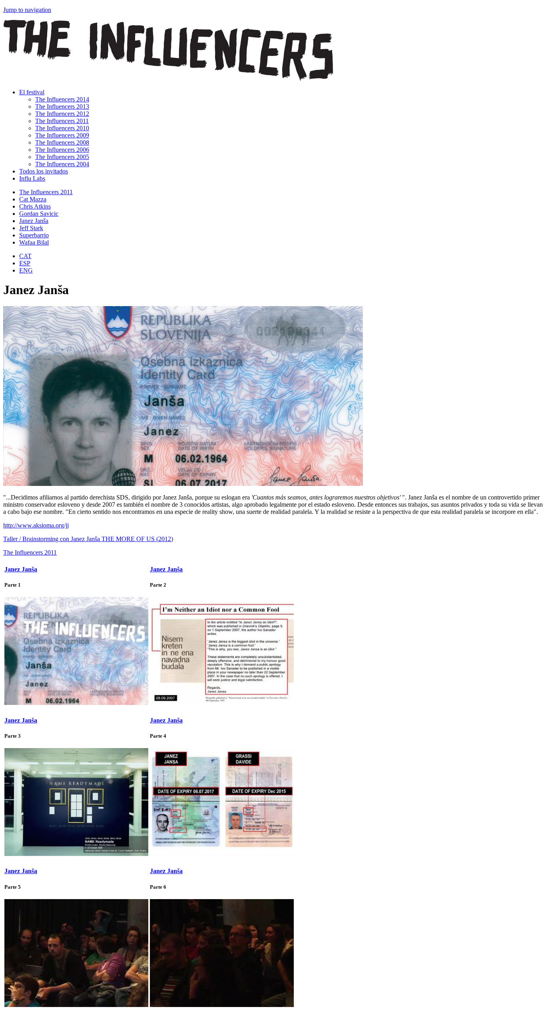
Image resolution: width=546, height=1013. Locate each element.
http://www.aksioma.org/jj (36, 525)
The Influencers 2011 (62, 120)
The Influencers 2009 (62, 135)
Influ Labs (32, 178)
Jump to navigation (27, 9)
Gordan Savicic (38, 213)
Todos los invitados (43, 171)
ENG (26, 270)
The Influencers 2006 (62, 149)
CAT (25, 256)
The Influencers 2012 (62, 113)
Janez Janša (33, 220)
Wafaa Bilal (34, 242)
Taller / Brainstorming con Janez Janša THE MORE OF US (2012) (88, 538)
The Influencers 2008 (62, 142)
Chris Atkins (35, 206)
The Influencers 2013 (62, 106)
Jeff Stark (31, 228)
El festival (31, 92)
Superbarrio (34, 235)
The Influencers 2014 (62, 99)
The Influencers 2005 (62, 156)
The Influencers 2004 (62, 164)
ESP (24, 263)
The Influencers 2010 (62, 128)
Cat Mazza (32, 199)
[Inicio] (168, 78)
